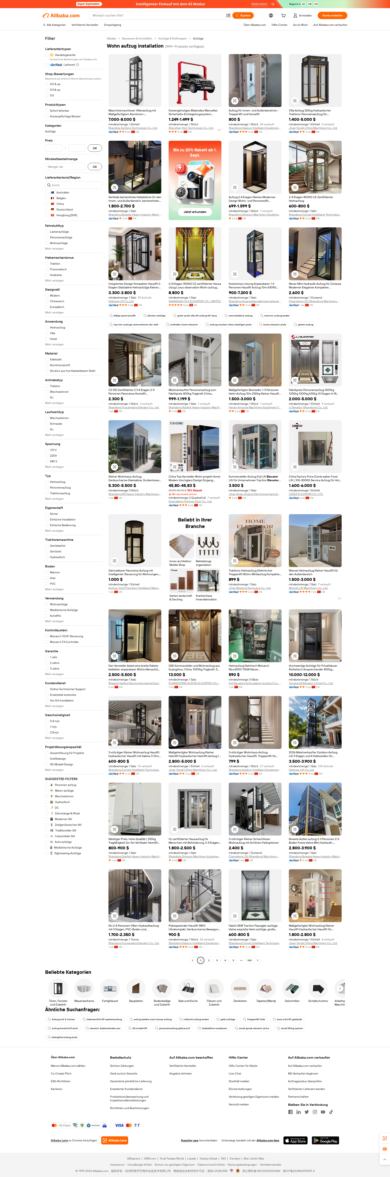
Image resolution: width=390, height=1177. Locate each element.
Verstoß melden (239, 1104)
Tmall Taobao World (171, 1158)
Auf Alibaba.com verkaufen (305, 1065)
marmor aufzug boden (277, 315)
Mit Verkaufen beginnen (303, 1073)
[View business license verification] (232, 1171)
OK (95, 148)
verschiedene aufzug (240, 315)
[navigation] (73, 500)
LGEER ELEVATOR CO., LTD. (306, 494)
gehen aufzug (305, 324)
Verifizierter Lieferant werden (306, 1089)
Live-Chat (235, 1073)
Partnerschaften (298, 1096)
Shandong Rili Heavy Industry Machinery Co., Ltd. (134, 494)
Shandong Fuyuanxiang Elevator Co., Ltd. (133, 407)
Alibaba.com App (268, 1140)
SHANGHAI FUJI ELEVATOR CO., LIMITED (195, 301)
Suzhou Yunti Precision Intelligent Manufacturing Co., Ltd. (134, 588)
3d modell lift (139, 1028)
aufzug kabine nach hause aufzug (153, 1019)
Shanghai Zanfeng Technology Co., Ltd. (132, 128)
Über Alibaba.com (63, 1057)
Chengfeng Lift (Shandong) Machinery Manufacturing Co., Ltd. (315, 301)
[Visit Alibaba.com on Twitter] (306, 1111)
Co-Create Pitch (61, 1073)
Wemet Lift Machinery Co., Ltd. (308, 588)
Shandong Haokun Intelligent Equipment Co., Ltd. (255, 128)
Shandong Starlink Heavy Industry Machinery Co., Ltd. (195, 407)
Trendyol (234, 1158)
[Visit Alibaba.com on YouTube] (323, 1111)
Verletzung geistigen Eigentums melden (254, 1096)
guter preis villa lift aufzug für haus (197, 315)
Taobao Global (208, 1158)
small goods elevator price (254, 1028)
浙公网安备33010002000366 (261, 1171)
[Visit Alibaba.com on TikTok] (331, 1111)
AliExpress (133, 1158)
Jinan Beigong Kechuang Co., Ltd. (250, 588)
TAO (223, 1158)
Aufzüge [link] (198, 38)
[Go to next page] (257, 960)
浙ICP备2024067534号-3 (299, 1171)
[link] (384, 1138)
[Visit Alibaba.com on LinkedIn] (298, 1111)
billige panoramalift (125, 315)
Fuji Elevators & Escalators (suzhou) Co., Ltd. (255, 683)
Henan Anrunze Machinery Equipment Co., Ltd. (255, 407)
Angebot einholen (180, 1073)
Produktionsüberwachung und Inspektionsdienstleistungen (129, 1098)
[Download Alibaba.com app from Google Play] (325, 1140)
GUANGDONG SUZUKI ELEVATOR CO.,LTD (195, 683)
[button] (228, 15)
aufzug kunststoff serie (65, 1028)
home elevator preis (274, 324)
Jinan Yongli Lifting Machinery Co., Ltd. (313, 128)
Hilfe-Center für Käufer (243, 1065)
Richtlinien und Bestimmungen (129, 1108)
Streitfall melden (239, 1081)
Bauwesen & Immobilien (137, 38)
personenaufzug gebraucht (174, 1028)
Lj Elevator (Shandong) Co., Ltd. (308, 407)
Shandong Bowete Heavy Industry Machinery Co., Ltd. (134, 214)
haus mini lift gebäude (289, 1019)
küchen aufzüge (156, 315)
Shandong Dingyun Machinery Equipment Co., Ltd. (255, 214)
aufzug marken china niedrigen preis (230, 324)
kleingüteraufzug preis (64, 1037)
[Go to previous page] (192, 960)
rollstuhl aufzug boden (196, 1019)
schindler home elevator (184, 324)
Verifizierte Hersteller (182, 1065)
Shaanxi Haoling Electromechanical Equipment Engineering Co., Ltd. (134, 683)
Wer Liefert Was (254, 1158)
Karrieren (56, 1089)
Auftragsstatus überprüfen (305, 1081)
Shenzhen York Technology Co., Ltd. (191, 128)
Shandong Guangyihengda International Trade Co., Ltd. (255, 301)
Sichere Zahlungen (122, 1065)
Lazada (191, 1158)
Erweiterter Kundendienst (126, 1089)
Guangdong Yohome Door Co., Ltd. (190, 501)
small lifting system (292, 1028)
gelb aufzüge (228, 1019)
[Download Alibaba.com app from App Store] (295, 1140)
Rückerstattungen (240, 1089)
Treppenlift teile (256, 1019)
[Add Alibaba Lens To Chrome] (114, 1140)
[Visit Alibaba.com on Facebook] (290, 1111)
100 (249, 960)
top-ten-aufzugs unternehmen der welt (136, 324)
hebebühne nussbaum (214, 1028)
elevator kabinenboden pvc (105, 1028)
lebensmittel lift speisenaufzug (104, 1019)
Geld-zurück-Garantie (123, 1073)
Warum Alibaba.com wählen (68, 1065)
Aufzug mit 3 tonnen (63, 1019)
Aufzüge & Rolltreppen (172, 38)
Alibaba (111, 38)
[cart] (284, 16)
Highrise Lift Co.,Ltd (120, 301)
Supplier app (189, 1140)
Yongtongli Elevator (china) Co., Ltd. (311, 683)
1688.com (150, 1158)
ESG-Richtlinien (60, 1081)
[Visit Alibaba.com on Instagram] (314, 1111)
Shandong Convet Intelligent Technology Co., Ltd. (315, 214)
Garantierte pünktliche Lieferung (131, 1081)
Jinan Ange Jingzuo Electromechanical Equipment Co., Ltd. (255, 494)
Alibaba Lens (59, 1140)
